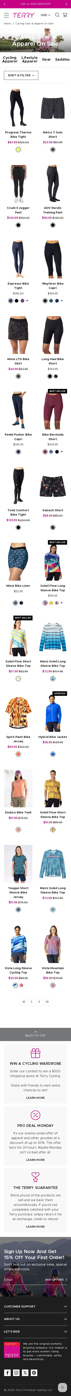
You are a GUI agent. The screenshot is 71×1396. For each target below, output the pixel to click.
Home (7, 23)
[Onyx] (45, 300)
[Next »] (39, 1002)
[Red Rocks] (21, 985)
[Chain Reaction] (57, 603)
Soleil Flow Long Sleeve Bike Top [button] (52, 588)
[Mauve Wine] (45, 451)
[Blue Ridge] (15, 985)
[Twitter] (25, 1372)
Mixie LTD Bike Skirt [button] (18, 361)
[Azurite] (57, 300)
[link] (35, 1073)
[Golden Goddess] (52, 829)
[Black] (18, 225)
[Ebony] (52, 149)
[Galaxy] (21, 603)
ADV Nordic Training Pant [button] (53, 210)
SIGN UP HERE (54, 1279)
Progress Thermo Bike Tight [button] (18, 135)
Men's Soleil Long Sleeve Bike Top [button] (53, 664)
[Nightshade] (22, 300)
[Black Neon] (18, 149)
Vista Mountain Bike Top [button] (53, 970)
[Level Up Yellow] (18, 678)
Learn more (35, 1098)
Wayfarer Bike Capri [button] (53, 286)
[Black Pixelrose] (52, 527)
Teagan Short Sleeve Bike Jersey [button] (18, 893)
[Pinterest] (34, 1372)
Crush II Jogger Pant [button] (18, 210)
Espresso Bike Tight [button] (18, 286)
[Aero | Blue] (52, 678)
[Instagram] (16, 1372)
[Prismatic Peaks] (45, 603)
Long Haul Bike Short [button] (53, 361)
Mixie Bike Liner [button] (18, 585)
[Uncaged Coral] (52, 985)
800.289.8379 (40, 4)
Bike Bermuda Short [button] (53, 437)
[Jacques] (52, 909)
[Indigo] (51, 451)
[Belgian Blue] (10, 300)
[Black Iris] (18, 451)
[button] (66, 4)
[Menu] (6, 15)
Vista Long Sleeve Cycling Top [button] (18, 970)
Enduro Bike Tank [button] (18, 812)
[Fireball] (18, 754)
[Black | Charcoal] (55, 376)
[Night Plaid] (18, 909)
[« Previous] (32, 1002)
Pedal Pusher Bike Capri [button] (18, 437)
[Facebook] (7, 1372)
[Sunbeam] (51, 603)
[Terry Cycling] (23, 15)
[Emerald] (51, 300)
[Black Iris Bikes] (15, 603)
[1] (24, 1002)
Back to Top (35, 1035)
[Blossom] (18, 829)
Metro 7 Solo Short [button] (53, 135)
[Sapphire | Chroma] (52, 754)
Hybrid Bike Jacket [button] (52, 737)
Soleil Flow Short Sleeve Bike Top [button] (18, 664)
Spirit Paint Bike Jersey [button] (18, 739)
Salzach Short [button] (52, 510)
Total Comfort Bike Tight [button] (18, 512)
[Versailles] (18, 376)
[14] (47, 1002)
